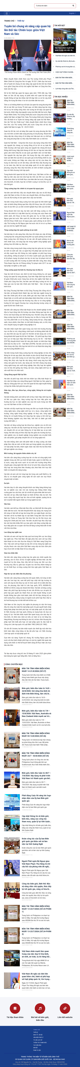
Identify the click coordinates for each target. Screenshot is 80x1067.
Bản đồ (35, 1047)
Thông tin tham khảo (40, 1042)
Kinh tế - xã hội (37, 1035)
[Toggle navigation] (6, 13)
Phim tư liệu (37, 1050)
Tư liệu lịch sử (37, 1040)
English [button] (72, 13)
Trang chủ (9, 21)
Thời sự (35, 1032)
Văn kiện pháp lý (38, 1037)
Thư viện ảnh (37, 1045)
